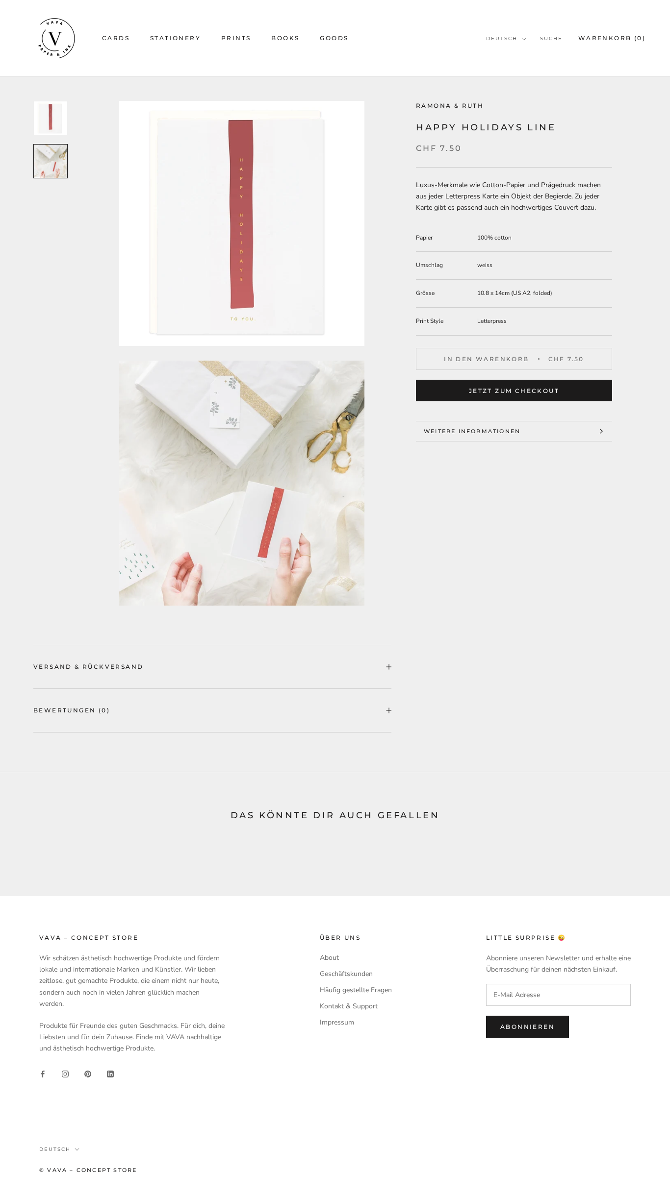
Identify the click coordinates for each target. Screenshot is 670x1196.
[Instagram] (65, 1073)
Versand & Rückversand (88, 666)
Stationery (175, 38)
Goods (334, 38)
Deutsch (501, 38)
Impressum (337, 1022)
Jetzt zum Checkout (514, 390)
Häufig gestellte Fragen (356, 990)
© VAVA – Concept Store (88, 1170)
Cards (115, 38)
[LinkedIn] (110, 1073)
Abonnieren (527, 1026)
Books (285, 38)
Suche (551, 38)
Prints (236, 38)
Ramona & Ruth (450, 105)
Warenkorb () (611, 38)
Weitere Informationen (472, 431)
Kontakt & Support (349, 1006)
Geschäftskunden (346, 973)
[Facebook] (42, 1073)
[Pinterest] (87, 1073)
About (329, 957)
